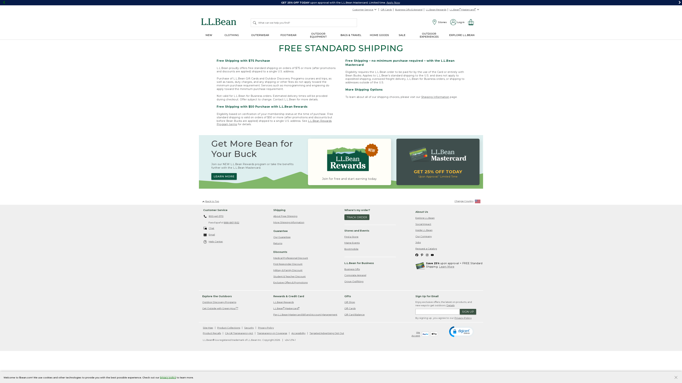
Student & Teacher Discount (289, 276)
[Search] (255, 23)
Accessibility (298, 333)
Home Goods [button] (379, 35)
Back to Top (212, 201)
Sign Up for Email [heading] (427, 296)
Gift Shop (349, 302)
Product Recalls (212, 333)
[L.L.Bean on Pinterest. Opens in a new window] (422, 254)
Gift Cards (386, 9)
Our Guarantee (282, 237)
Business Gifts (352, 269)
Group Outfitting (353, 281)
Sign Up (468, 311)
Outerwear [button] (260, 35)
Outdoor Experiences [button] (429, 35)
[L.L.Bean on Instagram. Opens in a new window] (427, 254)
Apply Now (393, 2)
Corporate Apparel (355, 275)
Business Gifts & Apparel (409, 9)
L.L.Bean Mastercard (286, 308)
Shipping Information (435, 97)
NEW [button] (208, 35)
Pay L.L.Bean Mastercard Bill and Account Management (305, 314)
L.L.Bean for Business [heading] (359, 263)
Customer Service (362, 9)
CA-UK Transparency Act (239, 333)
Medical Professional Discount (290, 258)
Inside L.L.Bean (423, 230)
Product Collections (228, 327)
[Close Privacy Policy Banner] (675, 378)
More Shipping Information (288, 222)
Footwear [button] (288, 35)
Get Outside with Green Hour (220, 308)
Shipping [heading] (279, 210)
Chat (211, 228)
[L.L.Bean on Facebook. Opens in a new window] (416, 254)
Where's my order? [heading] (357, 210)
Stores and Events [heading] (356, 230)
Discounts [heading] (280, 252)
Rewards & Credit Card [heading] (288, 296)
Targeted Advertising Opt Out (327, 333)
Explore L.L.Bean (425, 218)
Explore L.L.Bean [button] (462, 35)
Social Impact (423, 224)
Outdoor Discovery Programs (219, 302)
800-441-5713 (216, 216)
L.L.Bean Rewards (436, 9)
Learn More (446, 266)
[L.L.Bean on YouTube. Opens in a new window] (432, 254)
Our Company (423, 236)
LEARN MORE (224, 176)
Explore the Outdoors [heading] (217, 296)
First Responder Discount (287, 264)
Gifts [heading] (347, 296)
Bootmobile (351, 249)
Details (450, 305)
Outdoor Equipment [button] (318, 35)
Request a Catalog (426, 248)
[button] (461, 331)
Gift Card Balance (354, 314)
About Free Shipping (285, 216)
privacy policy (168, 377)
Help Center (216, 241)
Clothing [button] (231, 35)
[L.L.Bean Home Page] (219, 22)
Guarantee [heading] (280, 231)
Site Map (208, 327)
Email (212, 234)
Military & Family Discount (287, 270)
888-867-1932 (231, 222)
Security (249, 327)
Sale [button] (402, 35)
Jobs (418, 242)
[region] (341, 2)
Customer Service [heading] (215, 210)
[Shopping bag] (472, 22)
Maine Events (352, 242)
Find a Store (351, 236)
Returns (277, 243)
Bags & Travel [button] (350, 35)
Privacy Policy (463, 318)
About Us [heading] (421, 211)
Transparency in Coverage (272, 333)
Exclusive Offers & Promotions (290, 282)
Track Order (357, 217)
